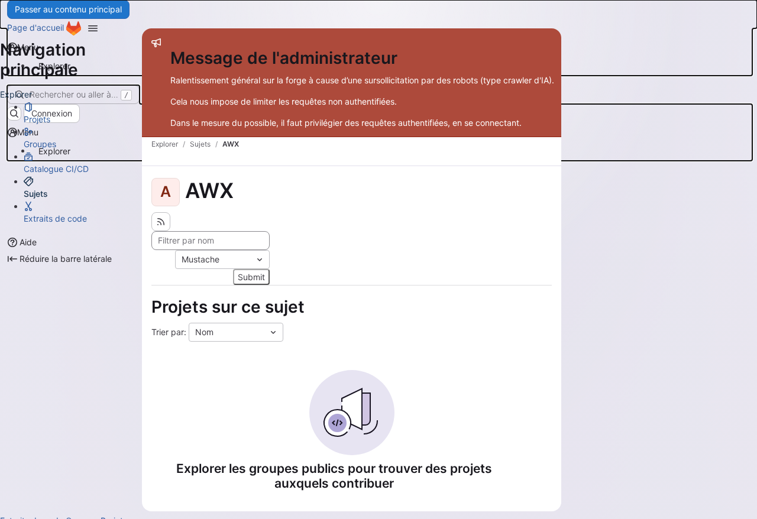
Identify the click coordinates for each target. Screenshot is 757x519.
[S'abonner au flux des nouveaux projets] (160, 221)
